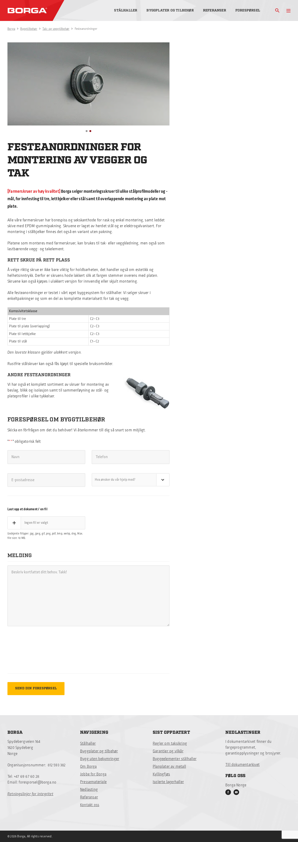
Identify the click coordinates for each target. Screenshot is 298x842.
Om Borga (88, 766)
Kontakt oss (89, 805)
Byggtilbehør (28, 29)
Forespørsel (247, 10)
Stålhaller (125, 10)
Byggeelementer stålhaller (174, 759)
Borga (11, 29)
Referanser (214, 10)
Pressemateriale (93, 782)
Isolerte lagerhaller (168, 782)
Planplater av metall (169, 766)
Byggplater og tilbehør (169, 10)
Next (163, 92)
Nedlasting (89, 789)
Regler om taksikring (170, 743)
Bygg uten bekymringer (99, 759)
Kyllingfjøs (161, 774)
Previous (13, 92)
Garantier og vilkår (168, 751)
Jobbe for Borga (93, 774)
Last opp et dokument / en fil (27, 509)
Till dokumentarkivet (242, 765)
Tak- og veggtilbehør (55, 29)
